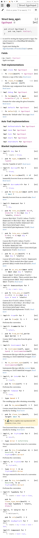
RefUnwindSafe (14, 126)
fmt (9, 96)
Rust (35, 1)
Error (12, 441)
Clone (10, 70)
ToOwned (14, 391)
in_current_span (15, 363)
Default (11, 107)
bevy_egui (14, 19)
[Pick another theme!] (2, 9)
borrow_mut (17, 192)
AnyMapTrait (16, 521)
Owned (12, 398)
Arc (6, 295)
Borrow (14, 168)
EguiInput (7, 22)
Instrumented (20, 351)
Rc (6, 235)
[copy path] (14, 22)
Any (12, 151)
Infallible (23, 441)
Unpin (10, 138)
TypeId (8, 161)
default (11, 111)
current (27, 368)
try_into (16, 480)
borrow (15, 175)
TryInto (17, 462)
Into (16, 376)
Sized (19, 155)
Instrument (16, 345)
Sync (10, 134)
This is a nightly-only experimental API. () (20, 421)
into (14, 384)
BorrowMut (15, 184)
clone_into (17, 414)
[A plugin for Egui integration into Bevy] (6, 1)
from (14, 319)
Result (26, 98)
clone (10, 74)
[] (36, 19)
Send (10, 130)
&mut (10, 194)
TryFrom (17, 434)
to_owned (16, 405)
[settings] (36, 9)
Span (7, 351)
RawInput (27, 31)
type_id (15, 159)
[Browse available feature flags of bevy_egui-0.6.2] (17, 1)
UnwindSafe (13, 142)
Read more (27, 77)
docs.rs (29, 1)
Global (8, 213)
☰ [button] (2, 5)
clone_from (13, 81)
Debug (10, 92)
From (13, 315)
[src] (35, 22)
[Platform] (13, 1)
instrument (13, 349)
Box (28, 211)
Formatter (9, 98)
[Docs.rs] (1, 1)
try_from (16, 450)
